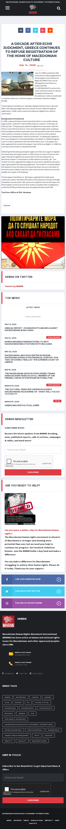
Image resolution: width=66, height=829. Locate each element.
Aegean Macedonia (13, 730)
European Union (39, 741)
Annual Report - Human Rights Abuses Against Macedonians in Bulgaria (31, 329)
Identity (8, 741)
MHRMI (7, 697)
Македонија (53, 730)
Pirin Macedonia (34, 730)
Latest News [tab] (33, 307)
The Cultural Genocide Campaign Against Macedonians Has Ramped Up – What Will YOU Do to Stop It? (32, 391)
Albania (47, 697)
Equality (22, 741)
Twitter (23, 673)
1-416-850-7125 (21, 665)
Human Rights (45, 708)
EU (28, 702)
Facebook (9, 673)
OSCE (7, 702)
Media (26, 820)
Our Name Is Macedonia (15, 719)
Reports (49, 820)
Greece (22, 713)
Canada (35, 697)
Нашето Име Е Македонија (17, 735)
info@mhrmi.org (22, 655)
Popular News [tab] (33, 317)
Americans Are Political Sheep (22, 405)
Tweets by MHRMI (14, 286)
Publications (37, 820)
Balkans (49, 735)
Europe (7, 205)
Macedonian (10, 708)
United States (42, 702)
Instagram (37, 673)
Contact (33, 823)
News (9, 820)
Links (57, 820)
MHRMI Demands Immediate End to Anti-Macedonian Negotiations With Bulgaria (28, 343)
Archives (17, 820)
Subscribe (33, 472)
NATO (36, 735)
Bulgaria (9, 713)
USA (32, 713)
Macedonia (21, 697)
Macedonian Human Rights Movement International (29, 724)
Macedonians (27, 708)
